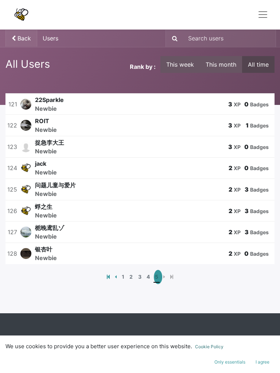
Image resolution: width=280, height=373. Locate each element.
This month (221, 64)
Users (50, 38)
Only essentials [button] (229, 362)
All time (258, 64)
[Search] (172, 38)
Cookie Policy (209, 346)
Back (23, 38)
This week (180, 64)
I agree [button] (262, 362)
